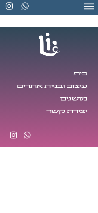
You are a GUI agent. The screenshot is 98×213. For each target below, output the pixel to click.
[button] (89, 6)
